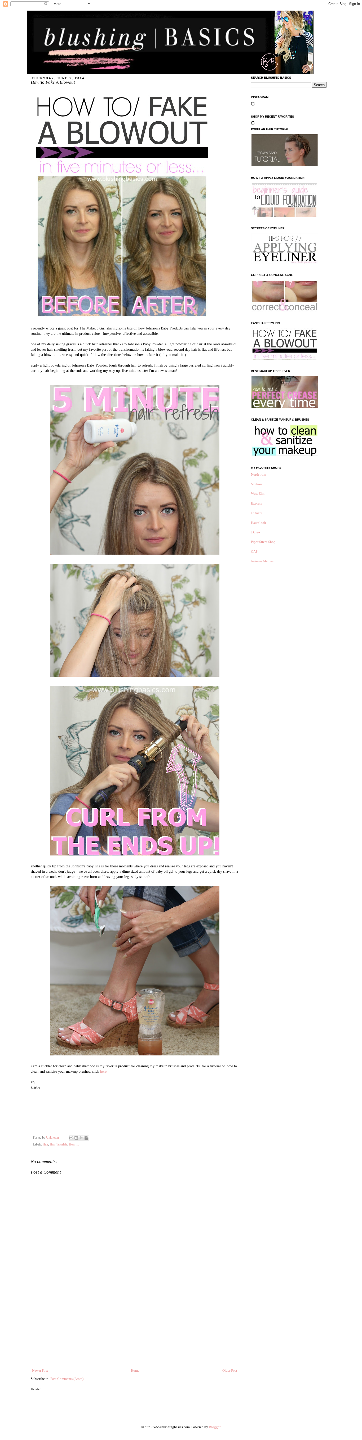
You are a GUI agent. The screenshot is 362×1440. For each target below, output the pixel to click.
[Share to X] (81, 1137)
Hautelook (258, 523)
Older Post (229, 1370)
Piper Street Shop (263, 542)
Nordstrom (258, 474)
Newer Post (40, 1370)
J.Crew (256, 532)
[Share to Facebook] (86, 1137)
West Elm (257, 494)
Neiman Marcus (262, 561)
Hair (45, 1144)
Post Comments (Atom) (66, 1379)
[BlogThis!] (76, 1137)
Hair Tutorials (58, 1144)
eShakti (256, 513)
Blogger (214, 1427)
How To (74, 1144)
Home (135, 1370)
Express (256, 503)
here (103, 1071)
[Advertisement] (134, 1328)
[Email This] (71, 1137)
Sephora (257, 484)
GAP (254, 552)
